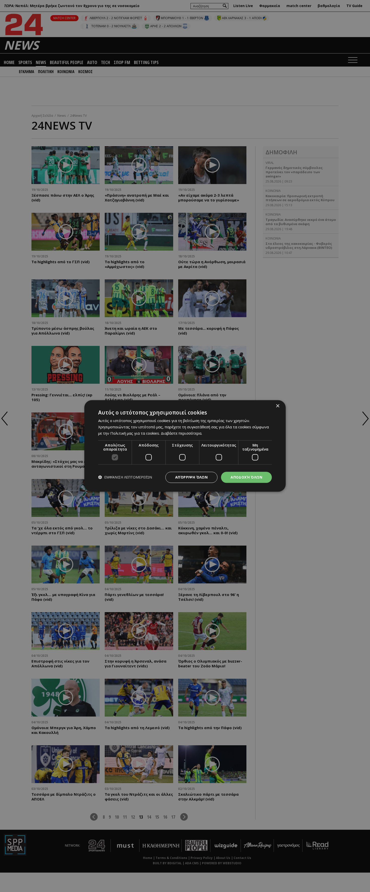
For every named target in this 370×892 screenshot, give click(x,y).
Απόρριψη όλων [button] (191, 477)
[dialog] (185, 446)
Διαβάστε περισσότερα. (181, 433)
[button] (125, 477)
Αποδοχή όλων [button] (246, 477)
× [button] (277, 406)
